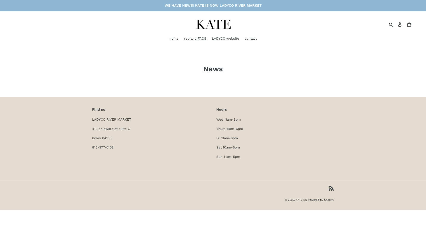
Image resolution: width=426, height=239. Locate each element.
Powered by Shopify (321, 199)
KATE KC (301, 199)
